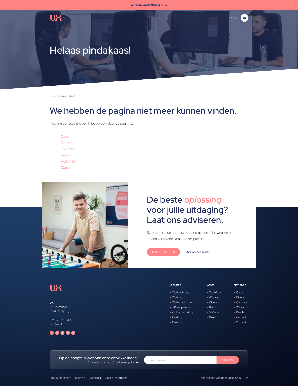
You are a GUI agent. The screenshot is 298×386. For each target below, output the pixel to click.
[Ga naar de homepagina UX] (56, 17)
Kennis (65, 155)
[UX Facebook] (62, 333)
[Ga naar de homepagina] (62, 292)
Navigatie (240, 285)
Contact (66, 167)
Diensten (67, 143)
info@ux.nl (56, 324)
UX (246, 377)
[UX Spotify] (68, 333)
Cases (65, 136)
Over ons (67, 149)
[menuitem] (53, 96)
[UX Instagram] (57, 333)
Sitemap (80, 377)
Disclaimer (95, 377)
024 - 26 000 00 (60, 320)
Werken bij (68, 161)
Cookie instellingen (116, 377)
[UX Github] (73, 333)
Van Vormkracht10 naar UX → (149, 5)
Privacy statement (60, 377)
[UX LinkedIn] (52, 333)
